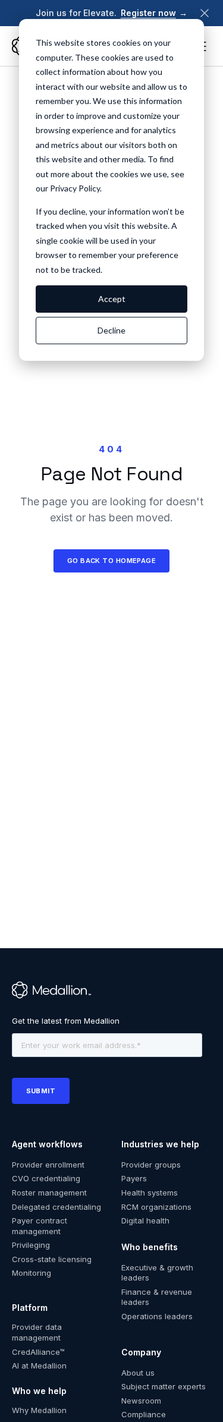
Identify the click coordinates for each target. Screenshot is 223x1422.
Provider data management (37, 1332)
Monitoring (31, 1273)
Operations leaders (157, 1316)
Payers (134, 1178)
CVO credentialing (46, 1178)
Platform (30, 1308)
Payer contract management (39, 1226)
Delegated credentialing (56, 1207)
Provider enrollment (48, 1164)
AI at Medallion (39, 1365)
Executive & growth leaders (157, 1273)
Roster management (49, 1192)
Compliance (143, 1414)
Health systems (149, 1192)
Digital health (145, 1220)
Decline (111, 330)
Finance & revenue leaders (156, 1297)
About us (138, 1372)
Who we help (39, 1391)
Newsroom (141, 1400)
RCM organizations (156, 1207)
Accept (111, 299)
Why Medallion (39, 1410)
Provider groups (151, 1164)
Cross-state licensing (52, 1259)
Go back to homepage (111, 560)
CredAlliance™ (38, 1352)
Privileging (31, 1245)
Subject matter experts (163, 1386)
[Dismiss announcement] (204, 13)
